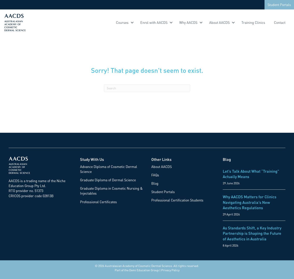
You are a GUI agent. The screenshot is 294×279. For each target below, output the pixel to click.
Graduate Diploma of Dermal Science (108, 180)
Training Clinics (253, 22)
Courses (122, 22)
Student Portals (279, 4)
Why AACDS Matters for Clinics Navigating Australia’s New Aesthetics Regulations (249, 202)
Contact (279, 22)
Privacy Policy (170, 270)
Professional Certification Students (177, 200)
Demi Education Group (144, 270)
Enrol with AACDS (153, 22)
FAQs (155, 175)
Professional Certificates (98, 202)
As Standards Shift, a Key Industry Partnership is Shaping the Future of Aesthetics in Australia (252, 233)
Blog (154, 183)
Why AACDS (188, 22)
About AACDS (219, 22)
